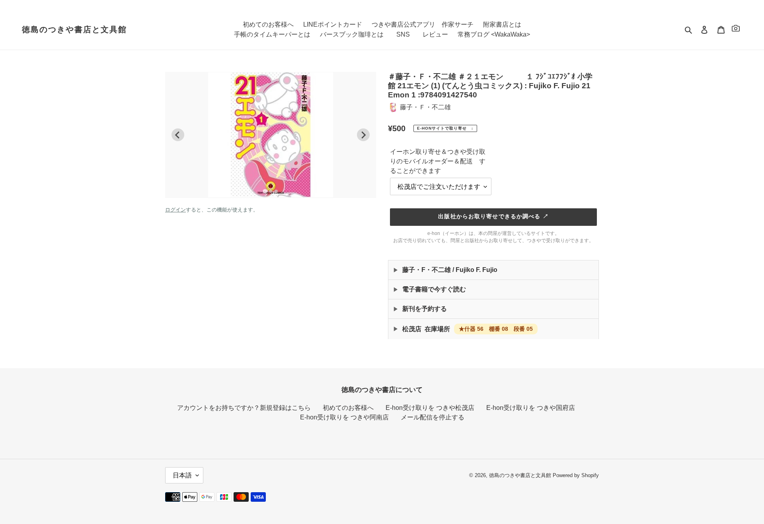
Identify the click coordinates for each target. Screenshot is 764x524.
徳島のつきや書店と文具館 (74, 29)
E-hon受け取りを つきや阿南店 (344, 417)
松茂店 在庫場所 (467, 329)
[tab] (265, 191)
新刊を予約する (424, 308)
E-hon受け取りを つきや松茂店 (430, 407)
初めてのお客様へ (348, 407)
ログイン (175, 210)
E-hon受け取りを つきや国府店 (530, 407)
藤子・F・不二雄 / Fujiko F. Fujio (449, 269)
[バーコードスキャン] (735, 29)
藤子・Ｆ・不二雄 (425, 107)
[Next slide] (363, 134)
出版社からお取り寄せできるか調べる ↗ (493, 216)
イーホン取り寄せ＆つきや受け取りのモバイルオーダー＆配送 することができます (437, 161)
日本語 (182, 475)
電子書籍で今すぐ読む (434, 289)
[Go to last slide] (178, 134)
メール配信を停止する (432, 417)
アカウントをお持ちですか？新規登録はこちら (244, 407)
